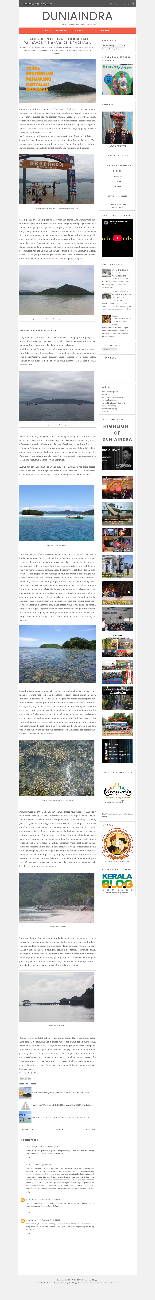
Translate (119, 49)
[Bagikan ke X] (27, 1078)
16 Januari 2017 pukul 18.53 (50, 1199)
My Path (105, 31)
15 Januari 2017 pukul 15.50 (41, 1165)
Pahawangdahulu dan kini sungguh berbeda (42, 938)
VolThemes (48, 1283)
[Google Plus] (118, 3)
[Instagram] (125, 3)
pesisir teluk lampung (87, 47)
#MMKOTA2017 (108, 394)
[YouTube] (121, 3)
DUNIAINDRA (77, 16)
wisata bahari (72, 50)
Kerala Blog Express (109, 400)
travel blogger (107, 411)
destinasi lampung (109, 406)
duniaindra (31, 1199)
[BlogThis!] (24, 1078)
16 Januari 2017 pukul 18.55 (50, 1220)
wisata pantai (83, 50)
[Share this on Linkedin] (38, 1073)
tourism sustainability (57, 50)
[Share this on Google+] (32, 1073)
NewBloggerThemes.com (78, 1283)
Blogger (95, 1280)
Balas (28, 1157)
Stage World (79, 31)
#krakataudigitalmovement (112, 397)
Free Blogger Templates (110, 1283)
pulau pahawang (30, 50)
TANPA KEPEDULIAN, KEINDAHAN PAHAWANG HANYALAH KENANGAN (57, 41)
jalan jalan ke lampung (53, 47)
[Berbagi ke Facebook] (29, 1078)
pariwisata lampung (70, 47)
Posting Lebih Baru (27, 1129)
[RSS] (128, 3)
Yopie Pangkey (33, 1147)
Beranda (59, 1129)
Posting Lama (90, 1129)
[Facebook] (114, 3)
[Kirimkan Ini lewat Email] (21, 1078)
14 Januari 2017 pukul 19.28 (50, 1147)
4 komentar (57, 53)
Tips (94, 31)
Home (48, 31)
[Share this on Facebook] (26, 1073)
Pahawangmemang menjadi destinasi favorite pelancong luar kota (52, 436)
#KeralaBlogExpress (110, 391)
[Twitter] (111, 3)
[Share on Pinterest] (35, 1073)
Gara (28, 1165)
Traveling (61, 31)
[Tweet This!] (28, 1073)
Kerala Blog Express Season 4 (113, 403)
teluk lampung (42, 50)
